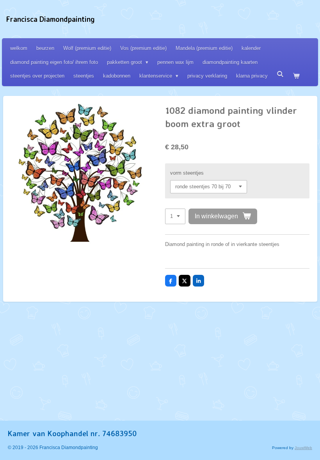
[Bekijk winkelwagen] (296, 76)
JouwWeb (303, 448)
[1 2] (175, 217)
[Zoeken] (280, 74)
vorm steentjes (187, 173)
